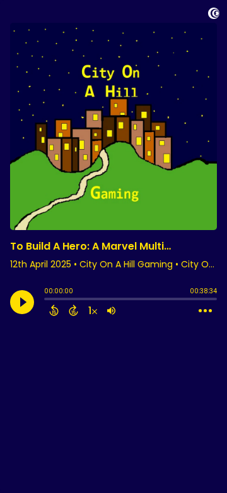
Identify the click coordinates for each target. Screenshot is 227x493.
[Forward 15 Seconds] (73, 310)
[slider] (47, 300)
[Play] (22, 302)
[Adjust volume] (111, 310)
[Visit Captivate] (213, 15)
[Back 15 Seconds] (54, 310)
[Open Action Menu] (205, 311)
